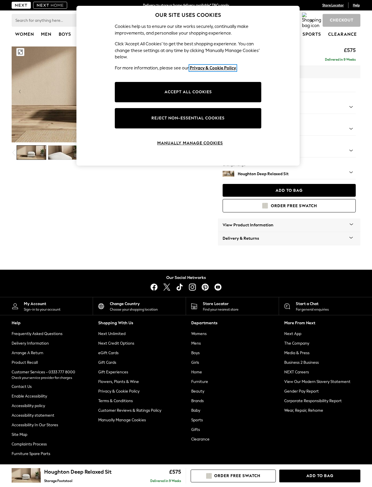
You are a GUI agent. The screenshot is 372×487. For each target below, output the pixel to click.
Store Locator (333, 5)
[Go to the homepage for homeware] (50, 5)
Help (356, 5)
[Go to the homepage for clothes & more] (21, 5)
